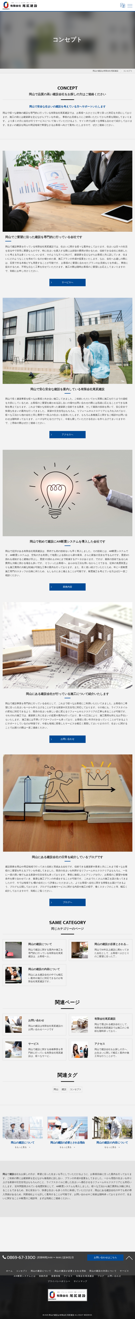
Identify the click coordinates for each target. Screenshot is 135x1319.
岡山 (56, 1089)
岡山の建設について (41, 1271)
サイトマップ (80, 1281)
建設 (64, 1089)
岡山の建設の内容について (103, 1271)
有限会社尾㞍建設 (85, 1276)
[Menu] (130, 5)
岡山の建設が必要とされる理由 (70, 1271)
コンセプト (75, 1089)
